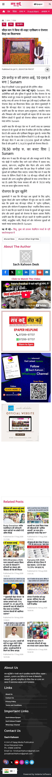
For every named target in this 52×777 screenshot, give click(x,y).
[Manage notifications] (5, 761)
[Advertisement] (26, 469)
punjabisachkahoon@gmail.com (18, 753)
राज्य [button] (21, 11)
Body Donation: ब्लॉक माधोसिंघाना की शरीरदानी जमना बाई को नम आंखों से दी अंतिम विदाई (13, 530)
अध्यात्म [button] (44, 11)
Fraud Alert (33, 11)
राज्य (8, 20)
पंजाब (14, 20)
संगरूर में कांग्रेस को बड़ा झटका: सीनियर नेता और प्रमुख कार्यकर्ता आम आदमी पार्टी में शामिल (37, 601)
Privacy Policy (11, 701)
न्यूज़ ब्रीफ (20, 24)
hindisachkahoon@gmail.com (26, 751)
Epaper (39, 4)
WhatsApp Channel (13, 725)
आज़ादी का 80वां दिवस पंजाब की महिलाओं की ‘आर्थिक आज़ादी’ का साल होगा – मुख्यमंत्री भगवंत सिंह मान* (37, 530)
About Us (9, 694)
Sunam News (10, 239)
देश (8, 11)
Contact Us (10, 698)
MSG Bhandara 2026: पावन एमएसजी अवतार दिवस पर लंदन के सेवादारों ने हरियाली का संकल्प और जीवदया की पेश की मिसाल (13, 565)
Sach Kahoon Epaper (13, 717)
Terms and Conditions (14, 705)
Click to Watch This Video (26, 279)
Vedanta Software (43, 774)
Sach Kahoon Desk (26, 265)
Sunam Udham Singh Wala (29, 239)
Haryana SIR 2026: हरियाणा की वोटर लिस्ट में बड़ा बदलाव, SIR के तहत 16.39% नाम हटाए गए (36, 564)
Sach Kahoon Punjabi (13, 721)
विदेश (15, 11)
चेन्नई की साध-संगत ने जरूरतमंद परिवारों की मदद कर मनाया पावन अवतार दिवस (37, 643)
